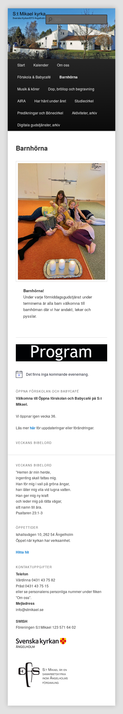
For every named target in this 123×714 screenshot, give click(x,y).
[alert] (61, 374)
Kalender (40, 64)
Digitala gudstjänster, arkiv (38, 124)
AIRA (21, 100)
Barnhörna (68, 77)
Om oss (63, 64)
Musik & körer (28, 88)
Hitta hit (22, 552)
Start (21, 64)
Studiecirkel (84, 100)
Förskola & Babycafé (34, 76)
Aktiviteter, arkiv (84, 112)
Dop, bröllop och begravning (71, 88)
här (33, 427)
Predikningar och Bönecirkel (40, 112)
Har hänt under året (50, 100)
